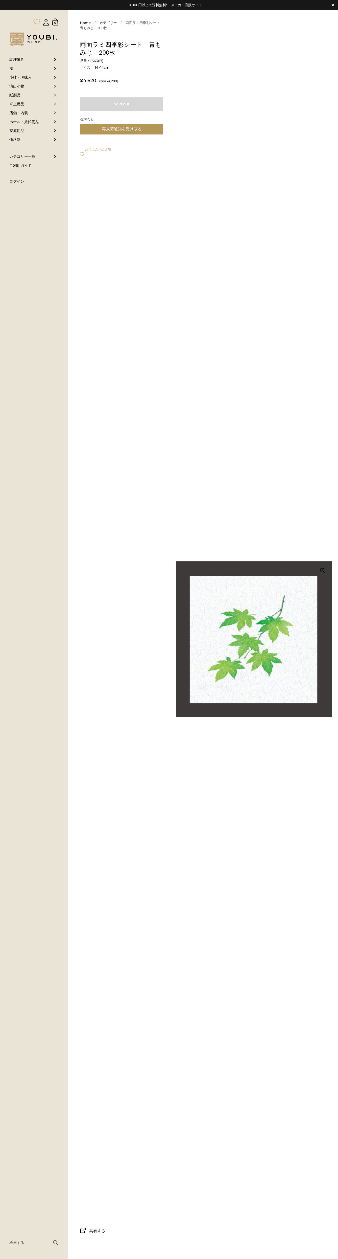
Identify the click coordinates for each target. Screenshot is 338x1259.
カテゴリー (108, 23)
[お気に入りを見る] (36, 11)
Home (85, 23)
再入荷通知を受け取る (122, 129)
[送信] (55, 1242)
